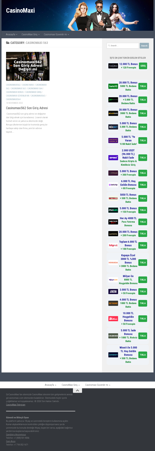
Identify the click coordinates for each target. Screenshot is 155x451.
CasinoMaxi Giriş (29, 34)
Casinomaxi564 (13, 99)
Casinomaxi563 (38, 96)
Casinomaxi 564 (34, 88)
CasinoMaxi (20, 10)
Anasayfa (10, 34)
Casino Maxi (28, 85)
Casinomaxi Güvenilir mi (55, 34)
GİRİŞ (143, 66)
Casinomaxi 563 (18, 88)
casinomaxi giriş (33, 92)
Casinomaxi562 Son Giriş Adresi (27, 108)
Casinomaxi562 (13, 85)
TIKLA (143, 86)
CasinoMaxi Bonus (15, 92)
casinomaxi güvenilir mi (17, 96)
